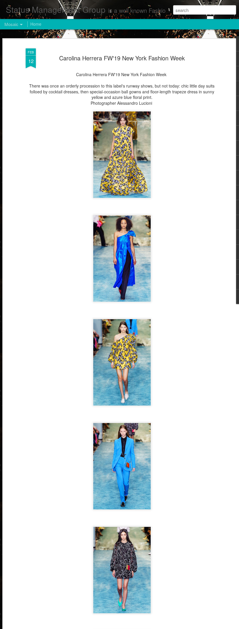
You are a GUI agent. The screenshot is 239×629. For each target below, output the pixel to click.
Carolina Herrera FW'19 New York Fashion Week (122, 58)
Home (35, 24)
